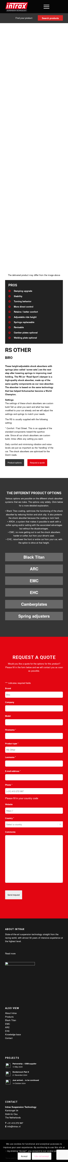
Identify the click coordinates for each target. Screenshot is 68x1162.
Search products (50, 18)
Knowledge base (13, 1034)
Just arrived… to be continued (26, 1080)
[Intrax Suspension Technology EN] (28, 6)
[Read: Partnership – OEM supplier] (8, 1065)
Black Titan (34, 557)
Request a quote (37, 462)
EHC (34, 592)
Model (8, 716)
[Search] (37, 6)
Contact (9, 1038)
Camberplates (34, 604)
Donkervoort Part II (21, 1072)
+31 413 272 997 (15, 1122)
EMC (34, 580)
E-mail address (13, 771)
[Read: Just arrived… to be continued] (8, 1082)
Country (9, 818)
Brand (8, 688)
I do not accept (41, 1156)
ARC (34, 568)
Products (9, 1016)
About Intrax (11, 1013)
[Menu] (44, 6)
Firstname (10, 729)
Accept (24, 1156)
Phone (8, 784)
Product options (15, 462)
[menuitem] (37, 6)
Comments (10, 832)
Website (9, 804)
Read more (10, 953)
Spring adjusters (34, 616)
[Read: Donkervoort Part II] (8, 1074)
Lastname (10, 757)
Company (9, 702)
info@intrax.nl (13, 1126)
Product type (11, 743)
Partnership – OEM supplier (24, 1063)
